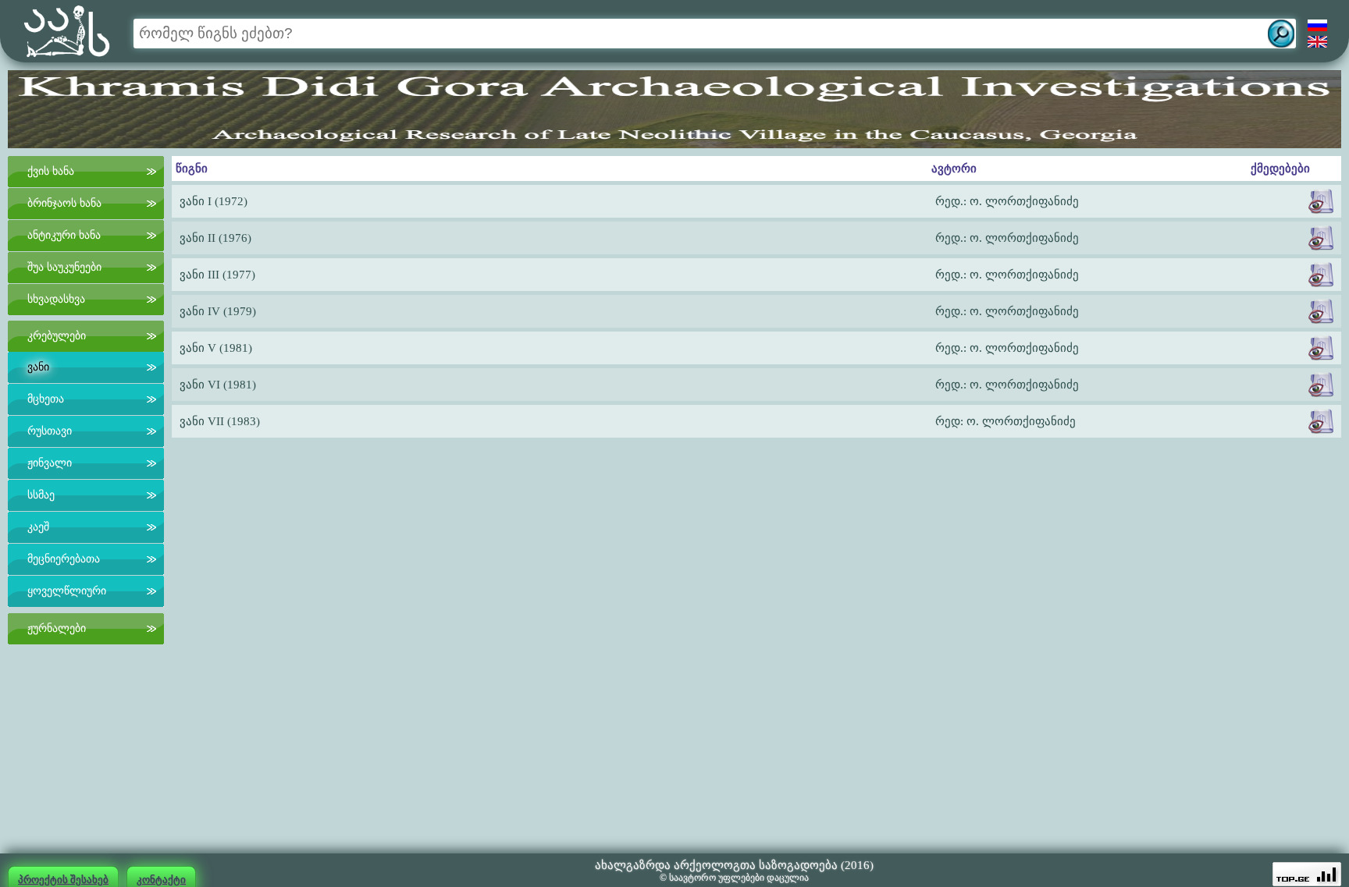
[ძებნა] (1281, 33)
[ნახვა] (1320, 201)
